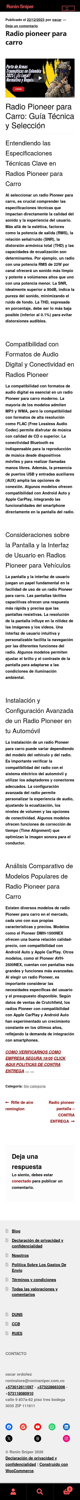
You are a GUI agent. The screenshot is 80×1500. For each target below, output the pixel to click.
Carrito (62, 1487)
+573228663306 (51, 1386)
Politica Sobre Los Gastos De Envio (39, 1267)
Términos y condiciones (34, 1279)
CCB (16, 1323)
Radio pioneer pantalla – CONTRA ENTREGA (62, 1111)
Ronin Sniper (19, 6)
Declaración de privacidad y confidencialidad (37, 1242)
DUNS (17, 1314)
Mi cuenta (13, 1491)
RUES (17, 1333)
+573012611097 (19, 1386)
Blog (16, 1231)
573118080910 (20, 1393)
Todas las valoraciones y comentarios (35, 1291)
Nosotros (20, 1255)
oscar (57, 19)
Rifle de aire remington (19, 1105)
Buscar (40, 1491)
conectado (21, 1181)
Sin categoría (35, 1086)
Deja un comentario (21, 25)
